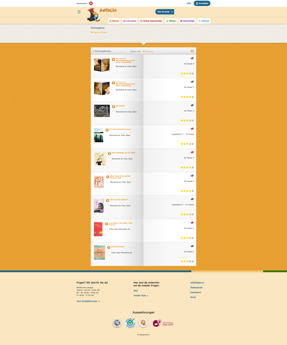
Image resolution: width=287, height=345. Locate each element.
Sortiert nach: (135, 51)
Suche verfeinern (100, 32)
